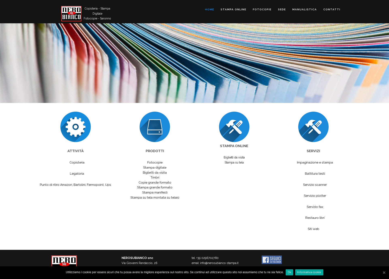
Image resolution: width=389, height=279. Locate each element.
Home (209, 9)
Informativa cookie (309, 272)
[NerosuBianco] (71, 13)
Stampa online (233, 9)
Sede (282, 9)
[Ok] (384, 272)
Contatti (331, 9)
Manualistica (304, 9)
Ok (289, 272)
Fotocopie (262, 9)
